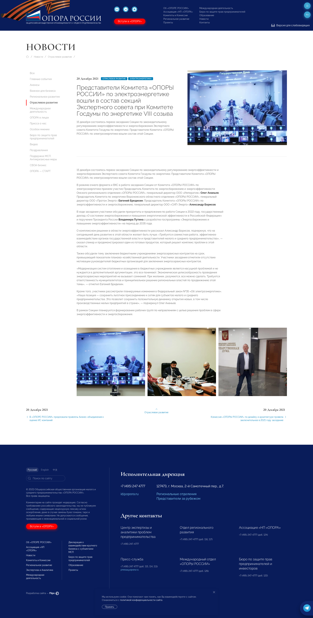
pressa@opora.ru (130, 569)
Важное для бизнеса (43, 90)
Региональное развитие (176, 19)
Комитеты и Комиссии (175, 15)
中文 (55, 470)
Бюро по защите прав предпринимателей (222, 11)
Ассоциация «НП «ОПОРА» (178, 11)
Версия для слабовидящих (293, 25)
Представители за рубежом (178, 499)
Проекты (168, 22)
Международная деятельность (216, 8)
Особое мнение (40, 129)
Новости (204, 19)
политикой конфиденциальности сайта (141, 600)
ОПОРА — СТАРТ (40, 171)
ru (307, 15)
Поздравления (39, 150)
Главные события (41, 79)
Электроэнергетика (140, 79)
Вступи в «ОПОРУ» (130, 21)
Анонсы (34, 84)
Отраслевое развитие (60, 56)
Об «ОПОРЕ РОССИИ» (176, 8)
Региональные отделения (176, 494)
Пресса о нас (38, 123)
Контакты (204, 22)
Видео (34, 144)
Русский (32, 470)
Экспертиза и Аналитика (39, 570)
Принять (109, 607)
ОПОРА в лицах (39, 117)
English (45, 470)
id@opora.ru (130, 494)
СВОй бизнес (38, 165)
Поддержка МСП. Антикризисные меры (43, 158)
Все (32, 73)
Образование (206, 15)
